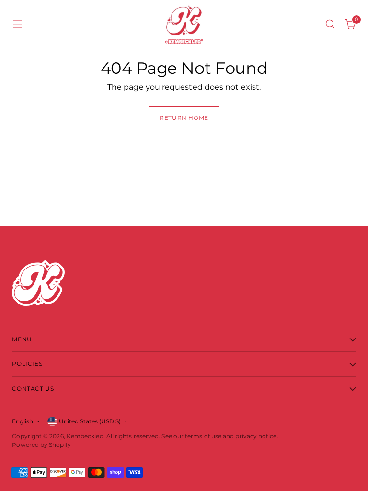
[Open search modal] (330, 24)
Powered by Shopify (41, 444)
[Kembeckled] (184, 24)
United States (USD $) (90, 421)
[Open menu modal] (17, 24)
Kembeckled (85, 436)
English (22, 421)
